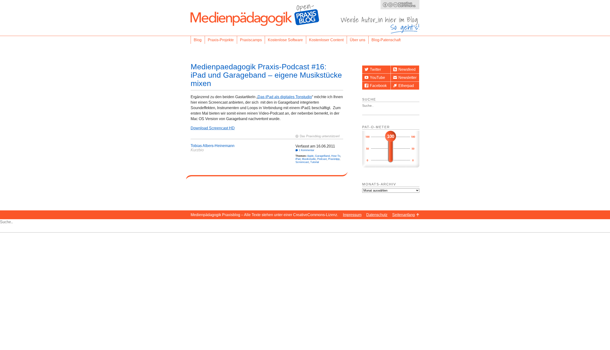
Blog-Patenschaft (386, 40)
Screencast (302, 162)
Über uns (357, 40)
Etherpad (406, 86)
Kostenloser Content (326, 40)
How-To (335, 155)
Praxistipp (334, 158)
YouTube (377, 78)
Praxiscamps (251, 40)
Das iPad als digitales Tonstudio (285, 97)
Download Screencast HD (213, 128)
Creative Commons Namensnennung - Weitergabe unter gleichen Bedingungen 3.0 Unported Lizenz (400, 4)
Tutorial (314, 162)
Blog (198, 40)
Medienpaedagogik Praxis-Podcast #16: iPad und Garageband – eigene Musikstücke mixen (266, 75)
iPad (297, 158)
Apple (310, 155)
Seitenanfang (403, 215)
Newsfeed (407, 69)
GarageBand (322, 155)
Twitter (375, 69)
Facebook (378, 86)
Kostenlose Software (285, 40)
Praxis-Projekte (221, 40)
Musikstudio (309, 158)
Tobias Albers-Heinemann (212, 146)
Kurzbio (197, 150)
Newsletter (407, 78)
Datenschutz (376, 215)
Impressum (352, 215)
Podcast (322, 158)
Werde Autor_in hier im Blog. (380, 24)
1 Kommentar (306, 150)
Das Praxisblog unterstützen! (320, 136)
